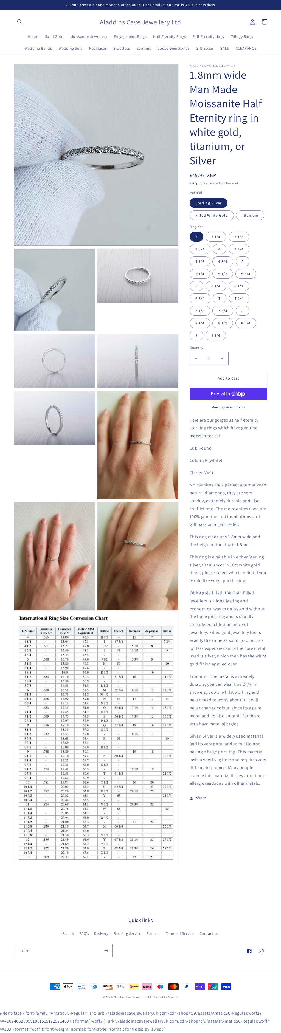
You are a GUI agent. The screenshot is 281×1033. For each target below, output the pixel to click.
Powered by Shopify (165, 997)
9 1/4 (215, 335)
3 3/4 (200, 249)
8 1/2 (222, 323)
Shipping (197, 183)
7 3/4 (222, 310)
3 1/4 (215, 236)
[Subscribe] (106, 950)
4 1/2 (199, 261)
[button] (20, 22)
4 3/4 (222, 261)
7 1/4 (239, 298)
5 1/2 (222, 273)
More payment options (228, 407)
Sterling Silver (208, 203)
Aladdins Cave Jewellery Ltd (132, 997)
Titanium (250, 215)
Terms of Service (180, 933)
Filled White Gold (211, 215)
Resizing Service (128, 933)
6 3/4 (200, 298)
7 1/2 (199, 310)
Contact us (209, 933)
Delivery (101, 933)
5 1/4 (199, 273)
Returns (154, 933)
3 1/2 (238, 236)
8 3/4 (246, 323)
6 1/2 (238, 286)
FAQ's (84, 933)
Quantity (196, 347)
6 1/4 (215, 286)
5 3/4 (246, 273)
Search (68, 933)
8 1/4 (199, 323)
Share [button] (201, 797)
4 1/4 (239, 249)
